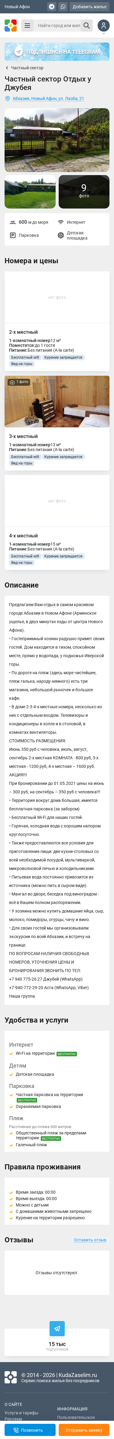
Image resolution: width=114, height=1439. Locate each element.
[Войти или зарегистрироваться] (104, 25)
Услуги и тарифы (21, 1412)
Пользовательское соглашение (76, 1420)
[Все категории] (27, 25)
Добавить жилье (89, 6)
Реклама (13, 1419)
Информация (72, 1408)
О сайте (13, 1404)
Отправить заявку (84, 1430)
